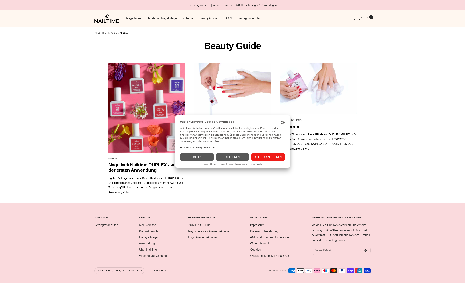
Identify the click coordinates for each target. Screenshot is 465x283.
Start (97, 33)
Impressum (257, 225)
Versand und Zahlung (153, 255)
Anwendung (147, 243)
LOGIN (227, 18)
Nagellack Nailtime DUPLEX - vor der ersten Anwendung (142, 167)
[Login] (361, 18)
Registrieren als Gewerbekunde (208, 231)
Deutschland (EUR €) (109, 270)
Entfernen (290, 126)
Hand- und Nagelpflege (162, 18)
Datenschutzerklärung (264, 231)
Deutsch (134, 270)
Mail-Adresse (147, 225)
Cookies (255, 249)
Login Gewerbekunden (203, 237)
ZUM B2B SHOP (199, 225)
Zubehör (188, 18)
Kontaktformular (149, 231)
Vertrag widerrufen (249, 18)
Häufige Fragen (149, 237)
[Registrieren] (365, 250)
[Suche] (353, 18)
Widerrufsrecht (259, 243)
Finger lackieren (291, 120)
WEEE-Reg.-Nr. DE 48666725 (269, 255)
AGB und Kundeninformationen (270, 237)
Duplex (113, 158)
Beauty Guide (208, 18)
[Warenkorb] (369, 18)
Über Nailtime (148, 249)
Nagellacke (133, 18)
